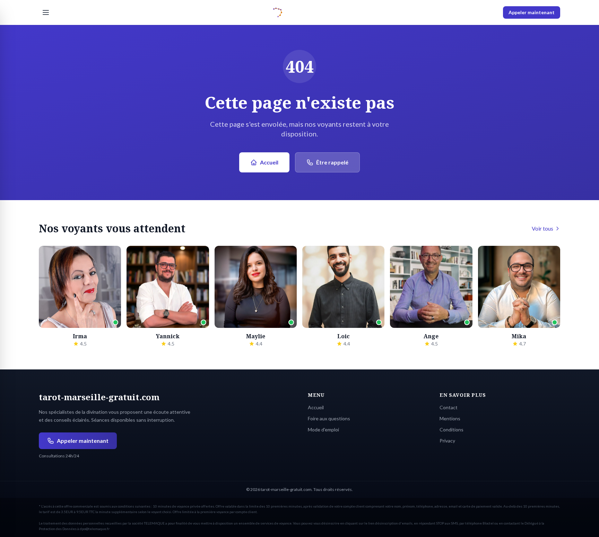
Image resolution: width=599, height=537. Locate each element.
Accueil (269, 162)
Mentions (450, 418)
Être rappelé (332, 162)
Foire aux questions (329, 418)
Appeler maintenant (532, 12)
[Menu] (46, 12)
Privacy (447, 441)
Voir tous (542, 228)
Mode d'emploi (323, 429)
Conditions (451, 429)
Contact (449, 407)
